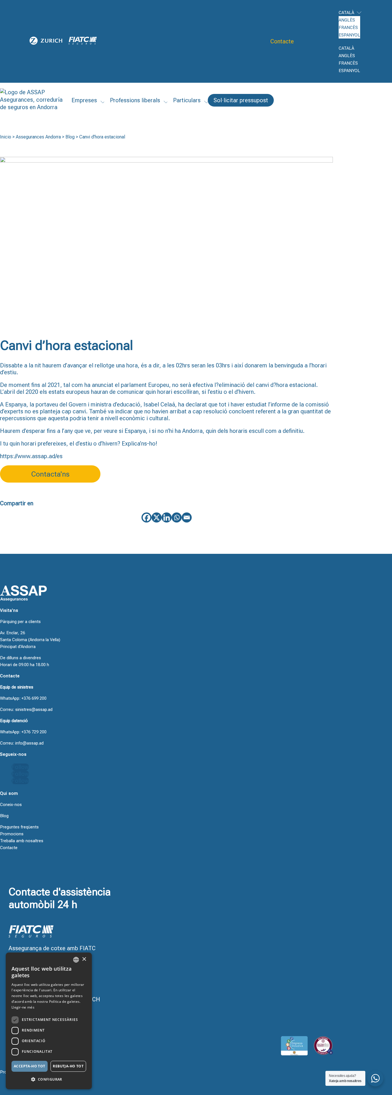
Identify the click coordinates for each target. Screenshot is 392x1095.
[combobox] (76, 960)
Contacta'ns (50, 474)
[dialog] (49, 1021)
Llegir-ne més (22, 1007)
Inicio (5, 137)
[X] (157, 517)
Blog (70, 137)
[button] (48, 1079)
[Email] (187, 517)
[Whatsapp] (177, 517)
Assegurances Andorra (38, 137)
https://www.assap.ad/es (31, 456)
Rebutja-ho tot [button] (68, 1066)
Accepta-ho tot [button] (29, 1066)
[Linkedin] (167, 517)
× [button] (84, 959)
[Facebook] (146, 517)
